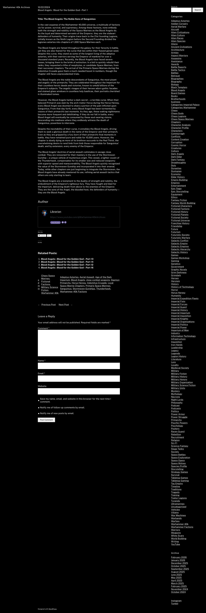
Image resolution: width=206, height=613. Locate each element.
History (175, 284)
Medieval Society (180, 368)
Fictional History (179, 211)
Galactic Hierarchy (180, 249)
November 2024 (179, 589)
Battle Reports (178, 67)
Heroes (175, 278)
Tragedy (175, 492)
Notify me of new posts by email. (57, 413)
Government (177, 266)
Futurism (175, 232)
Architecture (177, 49)
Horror (174, 289)
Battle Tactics (178, 70)
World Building (178, 538)
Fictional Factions (180, 208)
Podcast (175, 405)
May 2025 (176, 577)
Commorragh (178, 133)
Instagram (176, 600)
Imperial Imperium (180, 313)
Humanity (176, 295)
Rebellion (176, 434)
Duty (173, 165)
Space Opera (178, 460)
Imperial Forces (179, 304)
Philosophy (177, 402)
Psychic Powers (179, 422)
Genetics (175, 263)
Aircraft (175, 29)
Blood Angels (78, 280)
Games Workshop (180, 258)
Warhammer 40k (50, 293)
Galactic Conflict (179, 240)
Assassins (176, 58)
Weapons (176, 532)
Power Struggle (179, 417)
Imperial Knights (179, 318)
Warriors (175, 529)
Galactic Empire (179, 243)
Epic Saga (176, 188)
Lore (173, 362)
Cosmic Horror (178, 145)
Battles (174, 73)
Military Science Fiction (183, 385)
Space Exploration (180, 457)
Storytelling (177, 469)
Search (174, 7)
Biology (175, 84)
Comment (43, 328)
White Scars (177, 535)
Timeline (175, 486)
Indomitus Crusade (97, 283)
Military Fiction (179, 373)
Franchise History (180, 223)
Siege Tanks (177, 448)
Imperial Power (179, 327)
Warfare (175, 521)
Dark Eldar (176, 156)
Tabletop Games (179, 477)
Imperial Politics (179, 324)
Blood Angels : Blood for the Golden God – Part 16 (67, 267)
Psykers (175, 428)
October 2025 (178, 566)
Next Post (64, 304)
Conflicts (175, 136)
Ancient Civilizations (181, 46)
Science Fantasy (179, 446)
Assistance (177, 61)
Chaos (174, 110)
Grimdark (176, 275)
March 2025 (177, 583)
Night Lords (177, 399)
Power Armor (178, 414)
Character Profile (180, 127)
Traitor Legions (179, 498)
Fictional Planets (179, 214)
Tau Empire (177, 483)
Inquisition (176, 341)
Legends (175, 353)
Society (175, 451)
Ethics (174, 197)
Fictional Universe (180, 220)
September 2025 (180, 569)
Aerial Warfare (178, 26)
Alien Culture (178, 35)
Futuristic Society (180, 234)
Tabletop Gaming (180, 480)
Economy (176, 174)
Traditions (176, 489)
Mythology (176, 394)
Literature (176, 359)
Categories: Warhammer (183, 107)
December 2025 (179, 563)
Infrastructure (178, 339)
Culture (175, 151)
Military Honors (179, 379)
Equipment (176, 194)
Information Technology (183, 336)
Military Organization (182, 382)
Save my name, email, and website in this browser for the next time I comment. (75, 400)
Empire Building (179, 180)
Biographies (177, 78)
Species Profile (179, 466)
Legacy (175, 350)
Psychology (177, 425)
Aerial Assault (87, 277)
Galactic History (179, 252)
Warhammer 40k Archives (16, 7)
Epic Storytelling (180, 191)
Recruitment (177, 437)
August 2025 (178, 571)
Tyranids (175, 501)
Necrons (175, 396)
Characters (176, 130)
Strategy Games (179, 472)
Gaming (175, 261)
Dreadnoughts (178, 162)
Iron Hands (176, 344)
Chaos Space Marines (182, 119)
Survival (175, 475)
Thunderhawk (103, 288)
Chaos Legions (178, 116)
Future (174, 229)
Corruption (176, 142)
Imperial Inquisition (181, 315)
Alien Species (178, 41)
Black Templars (179, 87)
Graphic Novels (179, 269)
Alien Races (177, 38)
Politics (175, 411)
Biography (176, 81)
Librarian (55, 211)
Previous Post (48, 304)
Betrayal (175, 75)
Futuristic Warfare (180, 237)
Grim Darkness (178, 272)
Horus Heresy (79, 283)
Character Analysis (181, 125)
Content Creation (180, 139)
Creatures (176, 148)
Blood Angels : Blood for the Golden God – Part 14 (67, 261)
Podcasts (176, 408)
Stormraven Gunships (84, 288)
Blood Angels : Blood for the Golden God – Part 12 (67, 264)
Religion (175, 440)
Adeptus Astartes (69, 277)
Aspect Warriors (179, 55)
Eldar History (178, 177)
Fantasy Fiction (179, 200)
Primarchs (176, 420)
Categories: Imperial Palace (185, 104)
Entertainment (178, 185)
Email (41, 373)
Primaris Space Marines (98, 285)
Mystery (175, 391)
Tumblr (174, 603)
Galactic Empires (180, 246)
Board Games (178, 93)
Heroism (175, 281)
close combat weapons (98, 280)
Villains (175, 512)
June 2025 (176, 574)
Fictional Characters (181, 206)
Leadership (177, 347)
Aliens (174, 44)
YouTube (175, 544)
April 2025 (176, 580)
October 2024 (178, 592)
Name (41, 360)
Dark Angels (177, 153)
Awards (175, 64)
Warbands (176, 518)
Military (175, 370)
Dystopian (176, 171)
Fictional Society (179, 217)
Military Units (178, 388)
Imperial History (179, 310)
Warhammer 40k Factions (73, 291)
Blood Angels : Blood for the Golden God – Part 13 (67, 259)
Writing (175, 541)
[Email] (62, 222)
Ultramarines (177, 503)
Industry (175, 333)
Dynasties (176, 168)
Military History (179, 376)
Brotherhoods (178, 99)
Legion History (178, 356)
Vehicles (175, 509)
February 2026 (179, 557)
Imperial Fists (178, 301)
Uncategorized (178, 506)
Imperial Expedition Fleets (184, 298)
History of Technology (182, 287)
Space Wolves (178, 463)
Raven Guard (178, 431)
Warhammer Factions (182, 527)
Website (42, 386)
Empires (175, 182)
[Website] (65, 222)
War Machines (178, 515)
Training (175, 495)
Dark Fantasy (178, 159)
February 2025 (179, 586)
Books (174, 96)
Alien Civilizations (180, 32)
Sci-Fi (174, 443)
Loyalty (175, 365)
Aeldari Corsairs (179, 23)
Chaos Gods (177, 113)
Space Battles (178, 454)
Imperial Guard (179, 307)
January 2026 (178, 560)
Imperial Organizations (182, 321)
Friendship (176, 226)
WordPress (53, 609)
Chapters (176, 122)
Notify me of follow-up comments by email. (62, 407)
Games (174, 255)
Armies (174, 52)
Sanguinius (66, 288)
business (175, 101)
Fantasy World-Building (183, 203)
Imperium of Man (180, 330)
